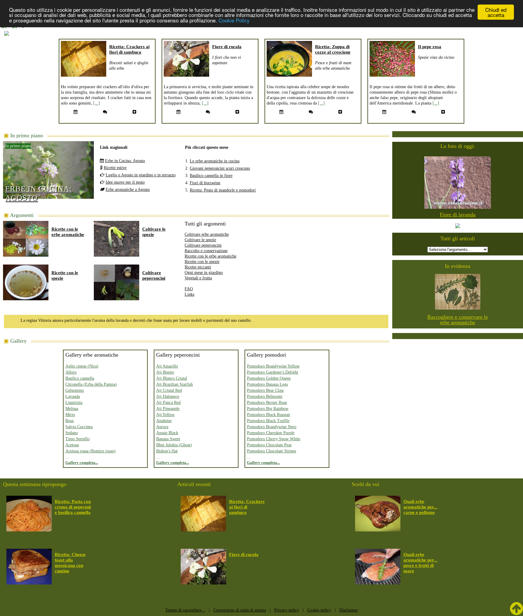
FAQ (189, 289)
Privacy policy (286, 610)
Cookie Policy (234, 20)
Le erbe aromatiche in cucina (214, 161)
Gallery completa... (81, 462)
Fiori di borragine (205, 183)
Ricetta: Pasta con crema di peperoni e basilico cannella (73, 507)
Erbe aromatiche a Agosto (128, 189)
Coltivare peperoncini (203, 245)
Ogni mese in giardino (204, 272)
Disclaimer (348, 610)
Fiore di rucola (227, 46)
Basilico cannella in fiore (211, 175)
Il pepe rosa (429, 46)
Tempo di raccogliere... (185, 610)
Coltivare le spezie (200, 240)
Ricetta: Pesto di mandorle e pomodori (223, 190)
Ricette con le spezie (202, 261)
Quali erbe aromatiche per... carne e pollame (420, 507)
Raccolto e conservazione (206, 250)
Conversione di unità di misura (239, 610)
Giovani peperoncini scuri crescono (220, 168)
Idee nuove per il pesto (125, 182)
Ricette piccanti (198, 267)
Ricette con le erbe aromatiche (210, 256)
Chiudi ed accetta (495, 12)
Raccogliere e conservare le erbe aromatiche (457, 319)
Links (189, 294)
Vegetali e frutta (198, 278)
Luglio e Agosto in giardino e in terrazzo (141, 175)
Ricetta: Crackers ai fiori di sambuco (247, 507)
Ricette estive (115, 167)
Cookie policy (319, 610)
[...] (96, 103)
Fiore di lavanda (457, 214)
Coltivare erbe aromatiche (207, 234)
